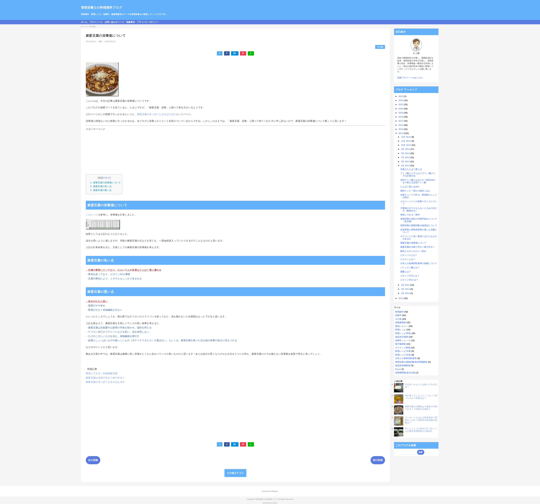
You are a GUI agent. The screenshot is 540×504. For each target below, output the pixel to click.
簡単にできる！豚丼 (410, 215)
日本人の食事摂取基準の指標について (418, 263)
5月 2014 (405, 165)
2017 (401, 121)
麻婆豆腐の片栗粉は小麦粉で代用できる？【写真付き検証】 (421, 407)
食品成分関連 (401, 337)
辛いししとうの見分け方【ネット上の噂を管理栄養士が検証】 (421, 429)
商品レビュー (401, 326)
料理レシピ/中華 (403, 351)
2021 (401, 104)
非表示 (106, 177)
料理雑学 (399, 312)
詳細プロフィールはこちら (410, 77)
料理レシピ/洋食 (403, 355)
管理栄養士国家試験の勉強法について (418, 225)
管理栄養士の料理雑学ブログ (101, 7)
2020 (401, 108)
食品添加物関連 (402, 365)
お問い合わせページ (114, 22)
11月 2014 (406, 141)
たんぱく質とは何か (410, 186)
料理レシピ (400, 329)
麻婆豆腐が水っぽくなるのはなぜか (156, 114)
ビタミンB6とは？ (409, 280)
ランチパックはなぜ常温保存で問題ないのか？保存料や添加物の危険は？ (421, 420)
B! (234, 53)
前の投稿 (378, 460)
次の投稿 (93, 460)
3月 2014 (405, 289)
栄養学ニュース (402, 340)
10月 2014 (406, 145)
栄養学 (398, 315)
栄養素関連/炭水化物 (405, 372)
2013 (401, 298)
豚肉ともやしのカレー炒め (413, 251)
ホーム (84, 22)
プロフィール (96, 22)
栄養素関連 (400, 322)
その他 (380, 47)
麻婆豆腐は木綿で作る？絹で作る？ (105, 377)
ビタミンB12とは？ (409, 275)
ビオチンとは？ (407, 259)
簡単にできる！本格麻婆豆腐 (101, 373)
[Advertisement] (170, 151)
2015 (401, 129)
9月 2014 (405, 149)
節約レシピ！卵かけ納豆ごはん (415, 190)
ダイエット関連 (402, 347)
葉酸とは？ (405, 271)
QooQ (275, 503)
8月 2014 (405, 153)
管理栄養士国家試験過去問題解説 (411, 362)
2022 (401, 100)
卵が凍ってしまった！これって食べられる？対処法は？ (421, 396)
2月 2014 (405, 293)
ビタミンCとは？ (408, 255)
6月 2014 (405, 161)
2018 (401, 117)
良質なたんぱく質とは (411, 169)
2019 (401, 113)
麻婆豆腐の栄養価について (413, 243)
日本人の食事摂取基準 (406, 358)
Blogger (275, 491)
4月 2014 (405, 285)
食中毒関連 (400, 344)
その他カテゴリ (235, 473)
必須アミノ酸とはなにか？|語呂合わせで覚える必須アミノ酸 (418, 181)
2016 (401, 125)
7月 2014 (405, 157)
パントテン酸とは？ (410, 267)
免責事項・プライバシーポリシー (142, 22)
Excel (398, 369)
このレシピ (92, 214)
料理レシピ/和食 (403, 333)
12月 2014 (406, 137)
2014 (401, 133)
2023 (401, 96)
